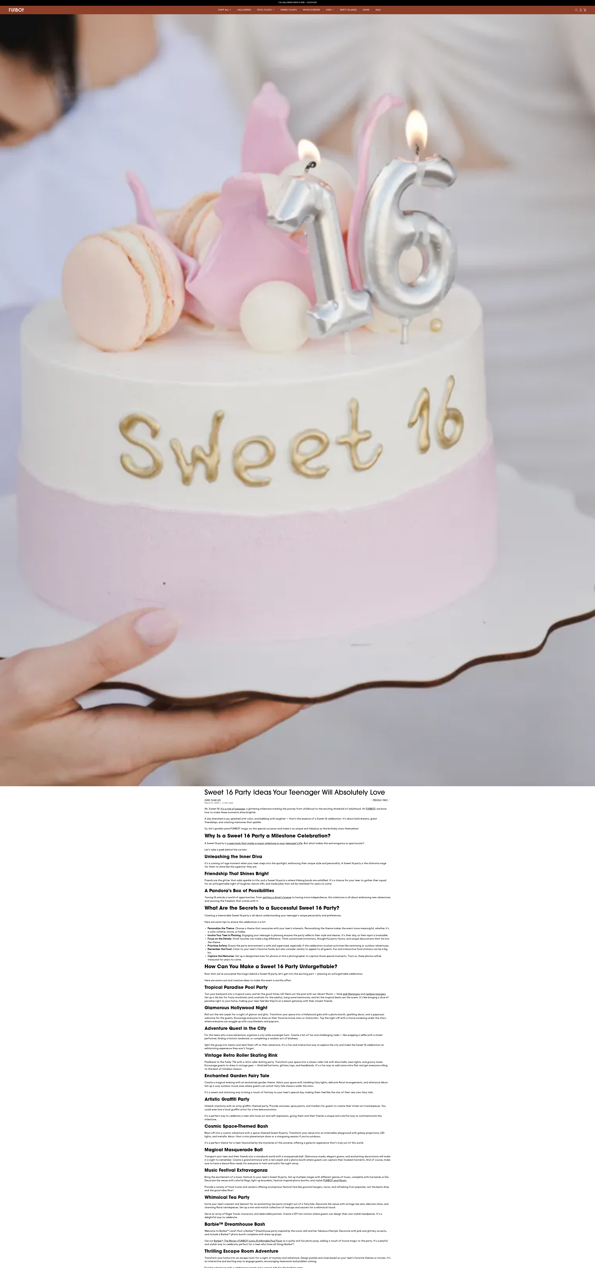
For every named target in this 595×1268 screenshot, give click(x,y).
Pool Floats (264, 10)
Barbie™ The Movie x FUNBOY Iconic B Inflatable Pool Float (248, 1241)
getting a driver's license (277, 897)
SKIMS (366, 10)
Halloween (244, 10)
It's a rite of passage (233, 809)
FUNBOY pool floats (334, 1180)
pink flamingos (351, 994)
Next (385, 800)
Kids (329, 10)
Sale (378, 10)
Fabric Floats (288, 10)
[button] (576, 10)
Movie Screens (311, 10)
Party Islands (348, 10)
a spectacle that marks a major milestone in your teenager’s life (264, 843)
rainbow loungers (376, 994)
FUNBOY (370, 809)
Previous (376, 800)
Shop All (223, 10)
